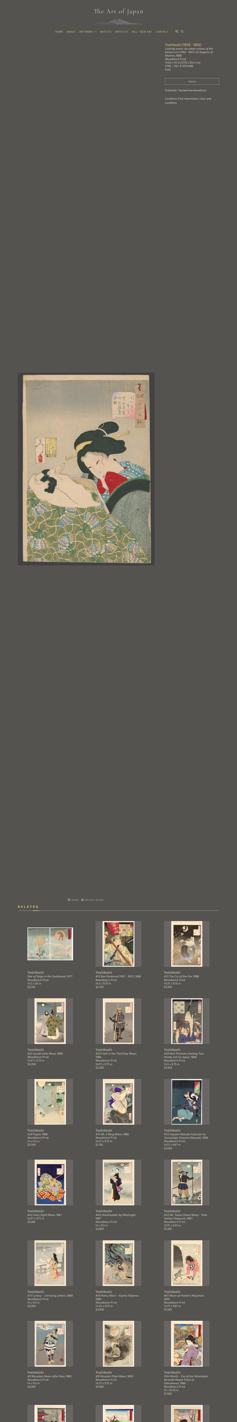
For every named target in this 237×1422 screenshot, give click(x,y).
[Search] (176, 31)
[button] (88, 31)
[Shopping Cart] (182, 31)
